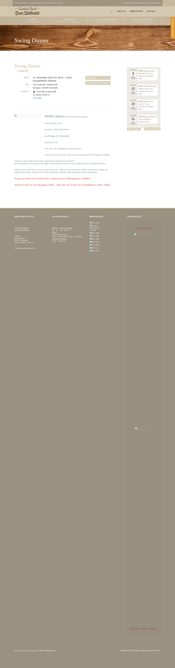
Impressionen (136, 11)
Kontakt (151, 11)
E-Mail (38, 98)
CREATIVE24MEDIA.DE (47, 651)
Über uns (121, 11)
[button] (97, 83)
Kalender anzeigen (151, 129)
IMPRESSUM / (126, 651)
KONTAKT (157, 651)
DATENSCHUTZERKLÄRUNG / (142, 651)
